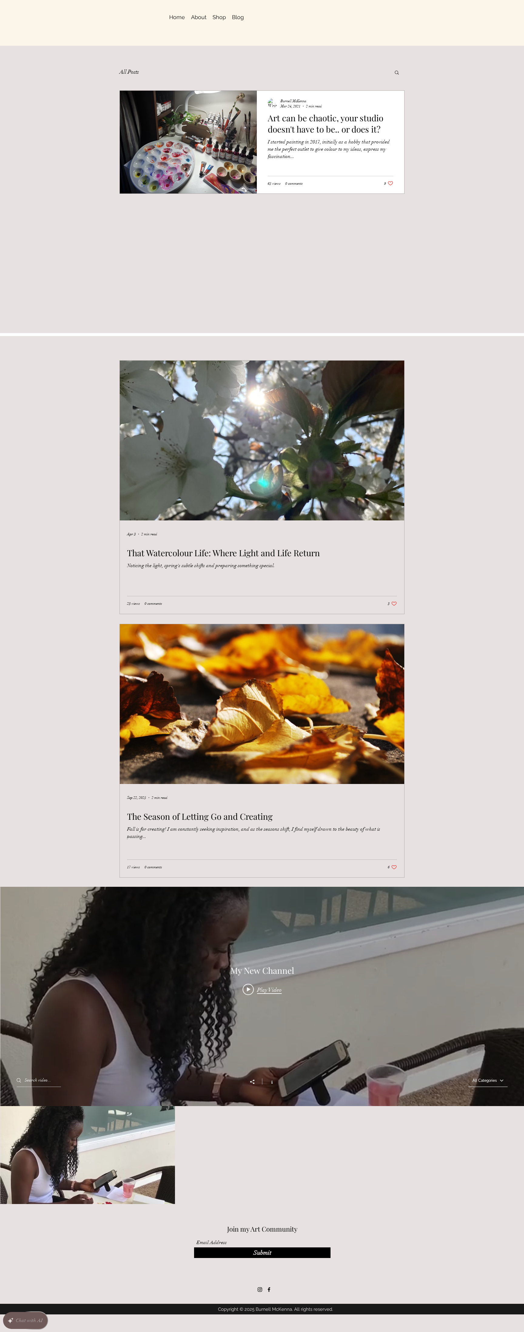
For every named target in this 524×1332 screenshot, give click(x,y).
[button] (397, 73)
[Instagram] (260, 1290)
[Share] (255, 1082)
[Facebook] (269, 1290)
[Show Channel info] (269, 1081)
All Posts (129, 72)
